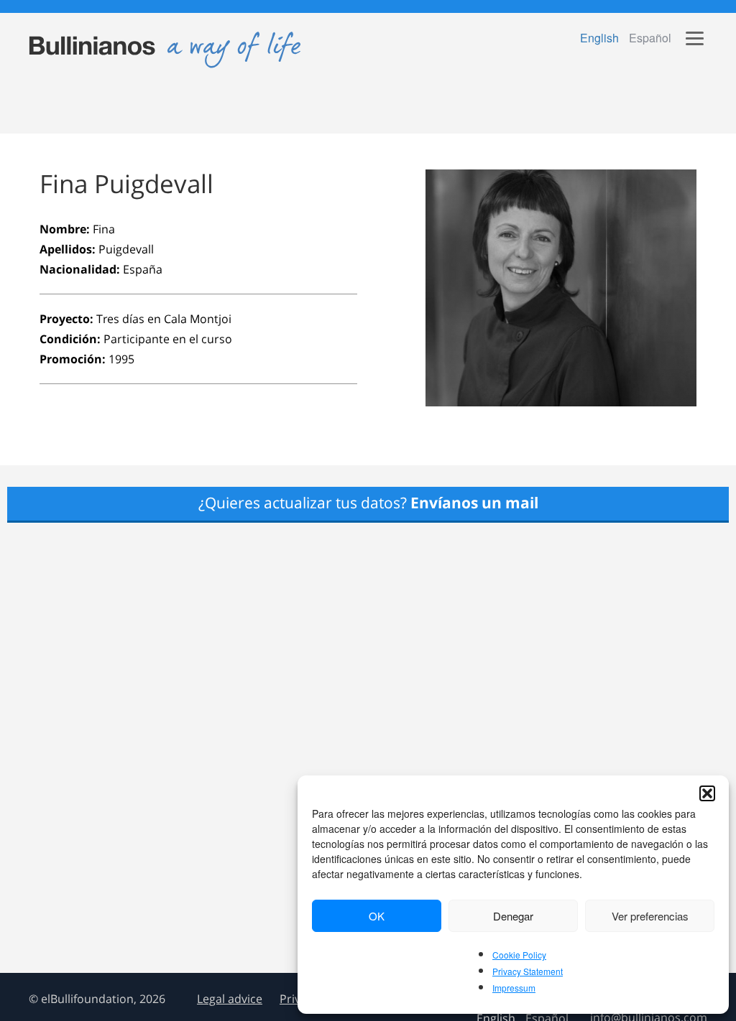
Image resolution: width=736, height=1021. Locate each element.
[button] (707, 793)
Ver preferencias (650, 915)
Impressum (513, 988)
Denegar (513, 915)
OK (377, 915)
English (599, 37)
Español (650, 37)
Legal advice (229, 999)
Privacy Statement (527, 971)
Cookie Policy (519, 954)
